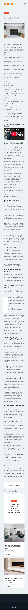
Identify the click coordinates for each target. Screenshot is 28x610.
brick (15, 163)
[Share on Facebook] (5, 300)
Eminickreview (7, 606)
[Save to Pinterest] (5, 306)
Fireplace (6, 13)
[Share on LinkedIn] (5, 310)
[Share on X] (5, 303)
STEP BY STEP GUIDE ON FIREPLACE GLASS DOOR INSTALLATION (14, 508)
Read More (8, 521)
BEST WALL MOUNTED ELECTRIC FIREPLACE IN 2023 (13, 579)
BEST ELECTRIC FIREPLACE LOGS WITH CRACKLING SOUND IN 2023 (13, 546)
